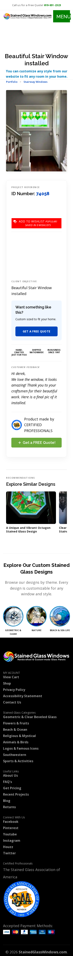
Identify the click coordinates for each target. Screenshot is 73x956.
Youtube (10, 834)
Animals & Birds (15, 742)
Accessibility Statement (22, 696)
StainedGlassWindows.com (43, 951)
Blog (6, 800)
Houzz (8, 847)
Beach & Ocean (15, 729)
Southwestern (14, 754)
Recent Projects (16, 794)
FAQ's (7, 782)
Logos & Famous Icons (21, 748)
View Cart (11, 677)
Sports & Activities (18, 761)
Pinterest (10, 828)
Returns (9, 807)
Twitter (9, 853)
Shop (7, 683)
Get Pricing (12, 788)
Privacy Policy (14, 689)
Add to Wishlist (32, 223)
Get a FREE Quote (36, 331)
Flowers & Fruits (16, 723)
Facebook (10, 821)
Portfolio (11, 82)
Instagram (11, 840)
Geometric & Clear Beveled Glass (30, 717)
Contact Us (12, 702)
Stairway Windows (35, 82)
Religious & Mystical (19, 736)
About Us (10, 775)
